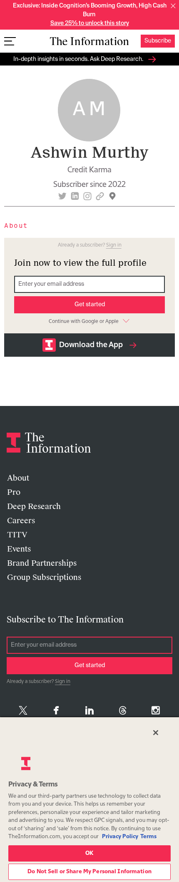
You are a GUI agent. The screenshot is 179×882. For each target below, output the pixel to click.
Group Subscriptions (44, 577)
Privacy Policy (120, 836)
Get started (90, 304)
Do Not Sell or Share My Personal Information (89, 871)
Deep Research (34, 506)
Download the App (91, 345)
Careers (21, 521)
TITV (17, 535)
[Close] (156, 732)
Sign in (114, 245)
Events (19, 549)
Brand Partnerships (42, 563)
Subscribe (157, 41)
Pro (13, 492)
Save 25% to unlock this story (89, 23)
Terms (148, 836)
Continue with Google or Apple (84, 321)
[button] (173, 5)
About (18, 478)
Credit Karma (89, 170)
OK (89, 853)
